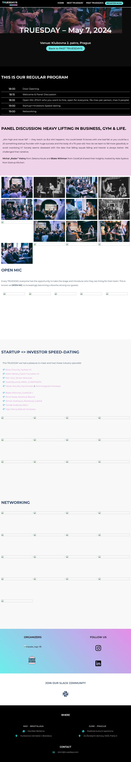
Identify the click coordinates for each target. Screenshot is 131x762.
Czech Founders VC (29, 374)
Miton (25, 405)
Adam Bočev (12, 374)
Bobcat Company (27, 409)
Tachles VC (26, 370)
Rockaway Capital (33, 401)
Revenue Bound (26, 397)
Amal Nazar (11, 397)
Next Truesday (75, 3)
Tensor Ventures (23, 378)
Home (61, 3)
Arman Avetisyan (14, 401)
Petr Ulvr (10, 378)
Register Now (114, 3)
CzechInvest (27, 386)
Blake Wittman (13, 393)
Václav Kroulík (13, 386)
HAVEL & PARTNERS (31, 382)
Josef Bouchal (13, 382)
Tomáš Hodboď (13, 405)
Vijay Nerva (11, 409)
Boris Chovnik (13, 370)
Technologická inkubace (48, 386)
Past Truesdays (94, 3)
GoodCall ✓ (27, 393)
